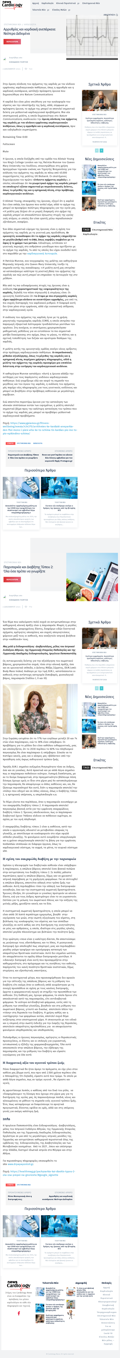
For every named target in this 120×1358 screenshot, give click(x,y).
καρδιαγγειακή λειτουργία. (42, 253)
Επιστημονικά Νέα (12, 25)
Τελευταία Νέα (21, 502)
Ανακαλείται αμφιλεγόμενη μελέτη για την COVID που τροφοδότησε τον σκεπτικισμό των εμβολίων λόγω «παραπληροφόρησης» (21, 509)
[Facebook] (19, 1314)
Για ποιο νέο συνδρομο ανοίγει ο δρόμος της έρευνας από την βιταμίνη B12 (59, 508)
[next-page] (101, 150)
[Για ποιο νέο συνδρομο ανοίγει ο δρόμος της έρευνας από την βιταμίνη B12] (59, 488)
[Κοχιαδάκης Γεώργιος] (6, 60)
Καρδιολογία (30, 25)
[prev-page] (97, 150)
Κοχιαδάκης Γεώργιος (18, 62)
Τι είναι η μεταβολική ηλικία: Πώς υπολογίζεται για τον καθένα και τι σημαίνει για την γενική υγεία (86, 1292)
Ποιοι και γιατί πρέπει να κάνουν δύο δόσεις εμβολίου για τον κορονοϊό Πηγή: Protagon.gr (57, 458)
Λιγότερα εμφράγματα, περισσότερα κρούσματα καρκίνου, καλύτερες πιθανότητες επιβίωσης (99, 120)
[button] (111, 15)
